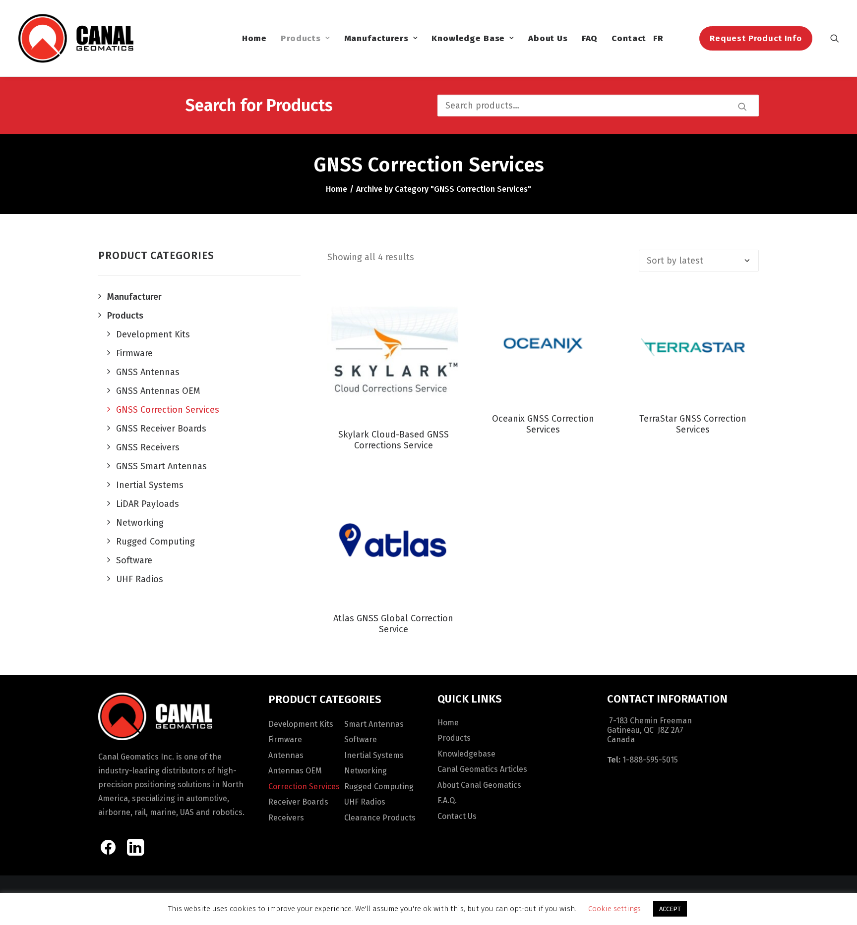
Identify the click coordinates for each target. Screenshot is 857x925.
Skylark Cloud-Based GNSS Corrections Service (393, 440)
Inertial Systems (374, 755)
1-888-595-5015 (650, 759)
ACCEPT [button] (670, 909)
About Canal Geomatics (479, 785)
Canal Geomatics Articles (482, 769)
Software (360, 739)
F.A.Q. (447, 800)
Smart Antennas (374, 724)
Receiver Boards (298, 802)
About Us (548, 38)
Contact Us (457, 816)
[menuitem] (254, 38)
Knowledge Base (468, 38)
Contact (629, 38)
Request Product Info (756, 38)
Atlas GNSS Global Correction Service (393, 624)
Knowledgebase (466, 754)
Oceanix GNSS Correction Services (543, 424)
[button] (834, 38)
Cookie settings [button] (614, 908)
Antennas (286, 755)
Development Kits (300, 724)
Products (301, 38)
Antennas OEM (295, 770)
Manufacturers (376, 38)
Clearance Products (380, 817)
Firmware (285, 739)
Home (254, 38)
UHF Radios (364, 802)
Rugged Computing (379, 786)
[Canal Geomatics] (75, 38)
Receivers (286, 817)
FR (658, 38)
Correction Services (304, 786)
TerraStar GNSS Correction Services (692, 424)
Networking (365, 770)
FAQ (590, 38)
